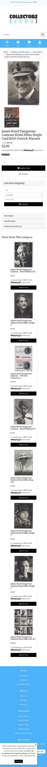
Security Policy (23, 729)
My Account (23, 676)
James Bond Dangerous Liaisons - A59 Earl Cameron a (21, 376)
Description (9, 216)
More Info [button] (19, 761)
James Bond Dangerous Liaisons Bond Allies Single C (23, 322)
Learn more (38, 150)
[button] (23, 174)
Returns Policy (23, 725)
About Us (23, 696)
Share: (5, 143)
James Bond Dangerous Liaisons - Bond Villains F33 (23, 428)
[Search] (42, 34)
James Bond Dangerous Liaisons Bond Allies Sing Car (22, 480)
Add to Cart (25, 168)
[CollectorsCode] (23, 19)
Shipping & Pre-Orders (23, 733)
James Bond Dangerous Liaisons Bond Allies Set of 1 (23, 638)
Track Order (23, 680)
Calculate (24, 204)
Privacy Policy (23, 720)
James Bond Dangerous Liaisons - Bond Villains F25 (23, 270)
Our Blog (23, 700)
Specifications (10, 221)
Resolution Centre (23, 684)
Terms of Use (23, 716)
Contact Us (23, 704)
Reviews (7, 226)
